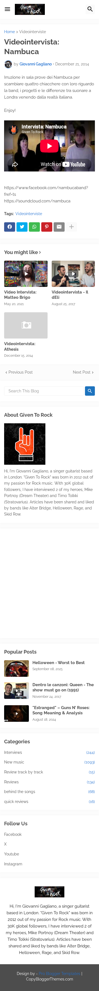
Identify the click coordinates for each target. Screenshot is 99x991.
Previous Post (21, 372)
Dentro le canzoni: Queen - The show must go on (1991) (63, 687)
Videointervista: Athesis (19, 346)
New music (49, 762)
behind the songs (49, 791)
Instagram (13, 864)
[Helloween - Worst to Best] (16, 668)
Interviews (49, 752)
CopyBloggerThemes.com (49, 979)
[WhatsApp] (34, 227)
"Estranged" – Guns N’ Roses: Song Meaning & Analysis (61, 710)
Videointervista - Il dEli (70, 295)
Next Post (81, 372)
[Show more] (71, 227)
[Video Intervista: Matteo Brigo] (26, 274)
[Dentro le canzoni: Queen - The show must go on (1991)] (16, 690)
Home (9, 32)
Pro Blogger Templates (59, 973)
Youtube (11, 854)
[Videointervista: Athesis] (26, 325)
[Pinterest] (46, 227)
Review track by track (49, 772)
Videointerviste (32, 32)
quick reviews (49, 801)
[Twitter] (22, 227)
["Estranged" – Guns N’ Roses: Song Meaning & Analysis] (16, 713)
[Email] (59, 227)
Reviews (49, 782)
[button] (7, 9)
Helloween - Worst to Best (58, 662)
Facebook (12, 834)
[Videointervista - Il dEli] (73, 274)
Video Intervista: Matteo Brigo (20, 295)
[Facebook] (9, 227)
